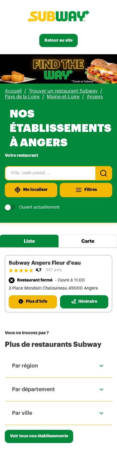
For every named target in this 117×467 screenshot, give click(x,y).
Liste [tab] (29, 241)
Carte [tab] (87, 241)
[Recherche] (103, 173)
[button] (58, 365)
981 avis (54, 270)
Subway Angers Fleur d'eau (45, 263)
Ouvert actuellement (39, 207)
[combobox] (50, 173)
